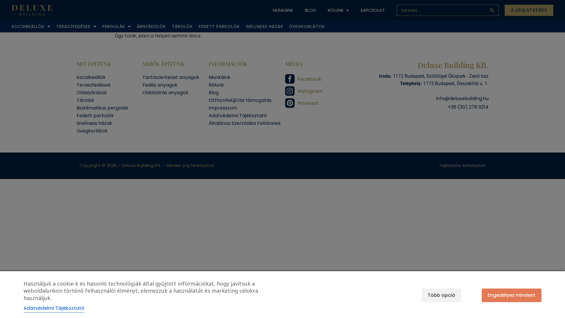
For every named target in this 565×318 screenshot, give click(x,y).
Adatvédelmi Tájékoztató (54, 308)
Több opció (441, 295)
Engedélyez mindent (512, 295)
